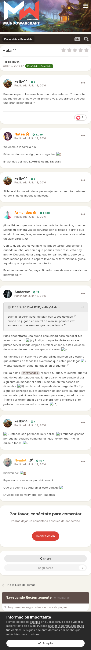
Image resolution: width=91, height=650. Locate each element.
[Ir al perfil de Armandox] (7, 214)
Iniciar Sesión (45, 536)
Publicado (30, 85)
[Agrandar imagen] (58, 154)
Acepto (47, 643)
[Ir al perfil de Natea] (7, 136)
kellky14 (47, 307)
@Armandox (30, 372)
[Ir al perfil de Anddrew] (7, 294)
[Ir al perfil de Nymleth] (7, 462)
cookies (35, 621)
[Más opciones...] (83, 83)
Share (46, 558)
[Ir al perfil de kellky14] (7, 83)
